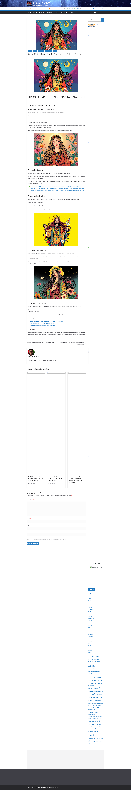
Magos (89, 629)
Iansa (89, 623)
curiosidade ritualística (92, 667)
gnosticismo (98, 685)
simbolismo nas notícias (94, 727)
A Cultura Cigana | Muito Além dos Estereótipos (42, 323)
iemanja (90, 625)
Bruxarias (90, 598)
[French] (73, 8)
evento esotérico (92, 678)
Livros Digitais (63, 12)
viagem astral (91, 743)
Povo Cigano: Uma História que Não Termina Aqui (41, 342)
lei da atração (99, 694)
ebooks (89, 614)
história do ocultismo (95, 691)
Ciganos (35, 50)
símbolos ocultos (94, 738)
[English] (70, 8)
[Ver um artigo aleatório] (103, 12)
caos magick (90, 663)
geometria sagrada (92, 685)
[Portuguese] (65, 8)
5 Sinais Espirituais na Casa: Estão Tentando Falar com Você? (43, 8)
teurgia (102, 738)
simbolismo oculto (92, 728)
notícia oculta (91, 709)
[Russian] (81, 8)
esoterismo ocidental (99, 675)
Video (56, 12)
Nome (29, 518)
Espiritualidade (48, 50)
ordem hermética (91, 714)
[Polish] (79, 8)
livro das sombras (95, 697)
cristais (95, 663)
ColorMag (49, 787)
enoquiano (92, 675)
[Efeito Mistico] (95, 12)
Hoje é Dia (55, 50)
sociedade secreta (93, 733)
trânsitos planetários (95, 741)
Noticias (35, 12)
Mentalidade (91, 634)
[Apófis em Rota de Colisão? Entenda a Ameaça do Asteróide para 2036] (77, 373)
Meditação (90, 632)
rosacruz (89, 724)
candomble (90, 602)
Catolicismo (90, 605)
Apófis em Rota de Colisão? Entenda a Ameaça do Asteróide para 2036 (75, 479)
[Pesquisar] (102, 20)
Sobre (71, 12)
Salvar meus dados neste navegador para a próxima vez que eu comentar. (47, 539)
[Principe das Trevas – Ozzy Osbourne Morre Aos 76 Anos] (56, 373)
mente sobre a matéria (97, 705)
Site (28, 532)
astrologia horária (94, 662)
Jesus (89, 627)
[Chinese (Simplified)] (76, 8)
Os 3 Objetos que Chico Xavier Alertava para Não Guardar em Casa (36, 478)
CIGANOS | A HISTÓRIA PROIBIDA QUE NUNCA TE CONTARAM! (46, 321)
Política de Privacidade (42, 780)
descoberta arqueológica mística (94, 672)
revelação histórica (93, 721)
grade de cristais (91, 688)
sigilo (94, 724)
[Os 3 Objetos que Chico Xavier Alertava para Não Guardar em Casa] (36, 373)
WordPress (55, 787)
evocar (100, 677)
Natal (89, 638)
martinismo (90, 705)
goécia (102, 685)
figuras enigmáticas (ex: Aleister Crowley (95, 681)
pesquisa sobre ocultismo (95, 716)
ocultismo (90, 643)
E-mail (29, 525)
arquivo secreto (93, 656)
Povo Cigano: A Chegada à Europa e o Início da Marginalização (72, 343)
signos (99, 724)
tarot (89, 648)
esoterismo (90, 616)
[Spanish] (68, 8)
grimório (98, 688)
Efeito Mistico (41, 2)
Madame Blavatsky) (95, 700)
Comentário (30, 500)
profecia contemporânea (94, 718)
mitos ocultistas (93, 707)
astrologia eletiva (93, 659)
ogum (89, 645)
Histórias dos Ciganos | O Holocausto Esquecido (42, 325)
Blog (89, 596)
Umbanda (90, 650)
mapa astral (99, 703)
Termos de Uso (33, 780)
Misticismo (50, 12)
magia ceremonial (91, 703)
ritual (101, 721)
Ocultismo (42, 12)
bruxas (89, 600)
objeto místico (93, 712)
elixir (89, 675)
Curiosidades (41, 50)
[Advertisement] (65, 759)
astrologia (90, 593)
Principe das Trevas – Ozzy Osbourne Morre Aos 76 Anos (55, 478)
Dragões (90, 611)
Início (29, 12)
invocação (92, 694)
